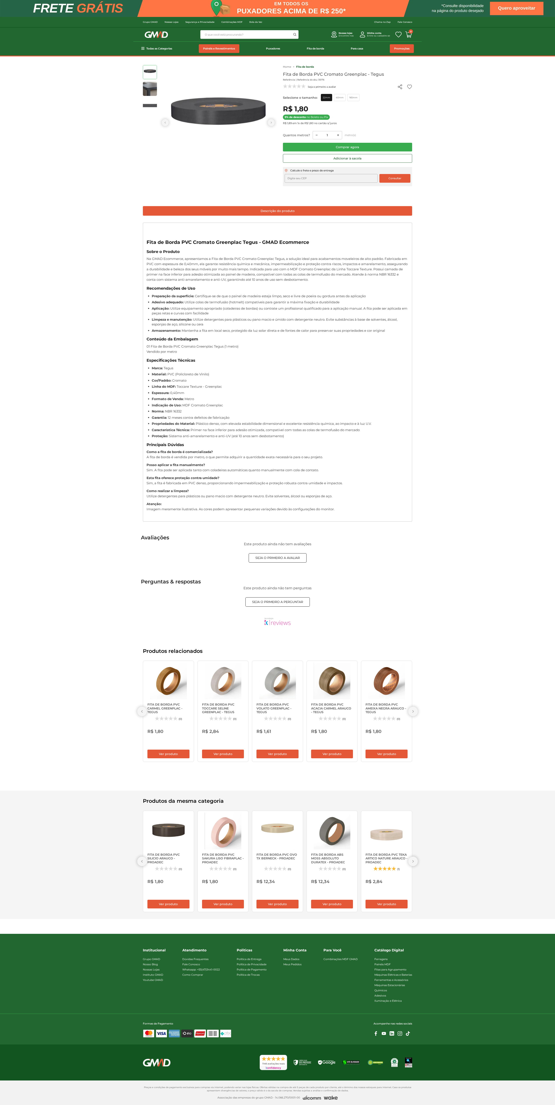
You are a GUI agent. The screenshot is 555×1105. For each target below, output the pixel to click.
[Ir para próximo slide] (271, 122)
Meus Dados (291, 959)
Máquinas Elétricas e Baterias (393, 974)
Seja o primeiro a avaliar (277, 558)
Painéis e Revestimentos (219, 48)
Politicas (244, 950)
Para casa (357, 48)
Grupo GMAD (150, 22)
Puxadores (273, 48)
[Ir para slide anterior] (165, 122)
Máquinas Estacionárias (389, 985)
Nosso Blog (150, 964)
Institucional (154, 950)
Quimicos (380, 990)
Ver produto (168, 754)
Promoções (402, 48)
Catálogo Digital (389, 950)
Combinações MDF (231, 22)
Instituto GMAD (153, 974)
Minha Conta (295, 950)
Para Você (332, 950)
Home (287, 66)
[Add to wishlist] (409, 86)
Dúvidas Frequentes (195, 959)
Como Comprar (192, 974)
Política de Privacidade (251, 964)
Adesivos (380, 995)
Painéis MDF (382, 964)
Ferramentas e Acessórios (391, 980)
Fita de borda (315, 48)
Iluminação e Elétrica (388, 1000)
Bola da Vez (255, 22)
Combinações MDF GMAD (340, 959)
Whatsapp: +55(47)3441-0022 (201, 969)
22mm (326, 97)
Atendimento (194, 950)
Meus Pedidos (292, 964)
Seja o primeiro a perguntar (277, 602)
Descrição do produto (278, 211)
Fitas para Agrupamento (390, 969)
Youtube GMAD (153, 980)
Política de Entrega (249, 959)
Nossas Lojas (171, 22)
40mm (340, 97)
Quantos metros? (296, 135)
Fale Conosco (405, 22)
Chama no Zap (382, 22)
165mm (353, 97)
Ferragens (381, 959)
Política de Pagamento (252, 969)
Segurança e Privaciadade (199, 22)
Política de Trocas (248, 974)
